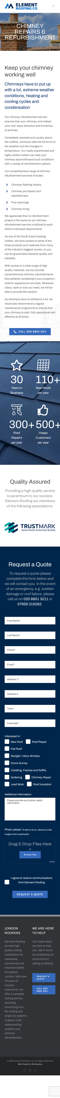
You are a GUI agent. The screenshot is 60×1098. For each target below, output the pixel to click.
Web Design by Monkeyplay (30, 1064)
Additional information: (18, 794)
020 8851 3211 (36, 599)
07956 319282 (29, 604)
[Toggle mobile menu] (53, 5)
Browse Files (30, 855)
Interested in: (12, 736)
